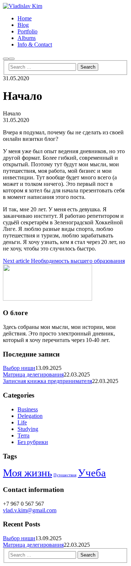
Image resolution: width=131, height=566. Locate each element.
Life (22, 422)
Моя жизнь (27, 473)
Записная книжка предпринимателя (47, 381)
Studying (27, 429)
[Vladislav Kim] (22, 6)
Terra (23, 435)
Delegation (30, 416)
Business (27, 409)
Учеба (92, 473)
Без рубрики (32, 442)
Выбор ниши (19, 368)
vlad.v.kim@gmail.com (29, 510)
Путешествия (64, 475)
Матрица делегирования (33, 374)
